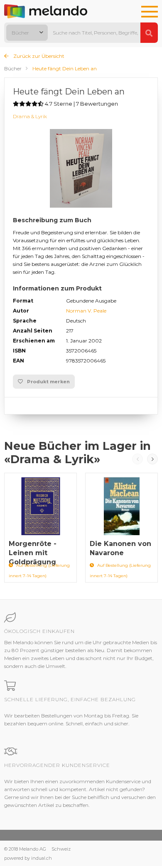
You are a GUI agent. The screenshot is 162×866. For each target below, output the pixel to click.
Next (152, 459)
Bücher (13, 68)
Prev (137, 459)
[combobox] (27, 33)
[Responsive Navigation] (149, 12)
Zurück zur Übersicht (38, 56)
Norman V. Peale (86, 311)
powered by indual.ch (28, 858)
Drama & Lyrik (30, 116)
